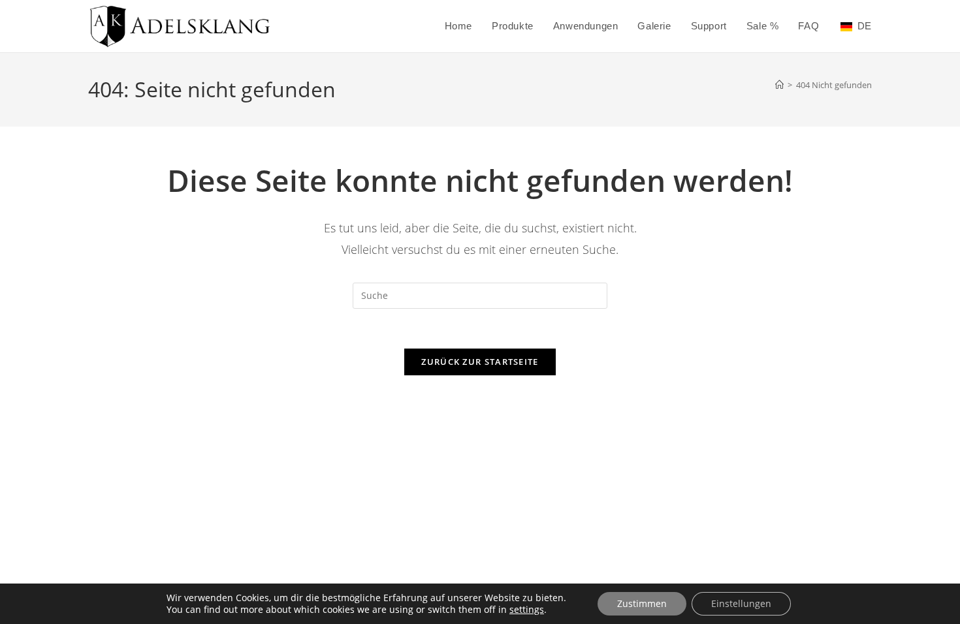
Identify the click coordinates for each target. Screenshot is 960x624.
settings (526, 610)
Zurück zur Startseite (479, 361)
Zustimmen (642, 603)
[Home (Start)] (779, 85)
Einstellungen (741, 603)
